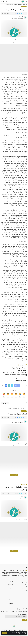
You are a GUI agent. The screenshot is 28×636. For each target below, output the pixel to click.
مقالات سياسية (24, 6)
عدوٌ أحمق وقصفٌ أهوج (21, 377)
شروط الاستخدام (19, 633)
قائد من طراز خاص (22, 370)
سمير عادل (21, 420)
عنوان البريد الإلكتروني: (22, 614)
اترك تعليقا (4, 403)
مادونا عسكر (21, 16)
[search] (9, 1)
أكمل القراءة (14, 475)
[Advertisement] (14, 58)
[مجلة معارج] (22, 1)
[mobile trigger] (25, 1)
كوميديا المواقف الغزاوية (20, 380)
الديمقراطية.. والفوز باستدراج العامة (18, 367)
